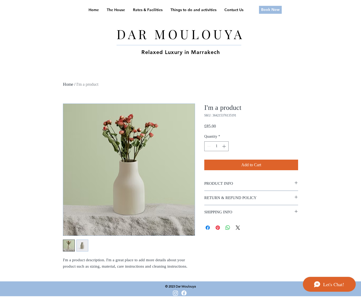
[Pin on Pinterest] (218, 227)
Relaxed (152, 52)
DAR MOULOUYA (180, 33)
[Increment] (224, 146)
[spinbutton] (216, 146)
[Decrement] (208, 146)
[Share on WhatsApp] (228, 227)
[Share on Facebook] (208, 227)
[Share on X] (238, 227)
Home (68, 84)
